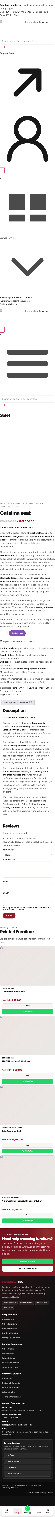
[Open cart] (2, 170)
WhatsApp (26, 12)
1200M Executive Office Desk (16, 1061)
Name (6, 881)
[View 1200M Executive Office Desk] (27, 1035)
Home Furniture (9, 1328)
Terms (50, 1493)
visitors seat (16, 691)
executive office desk (12, 1128)
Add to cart (17, 633)
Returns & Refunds (10, 1387)
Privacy (43, 1493)
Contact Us (7, 1378)
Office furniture (13, 503)
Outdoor (13, 301)
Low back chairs (37, 688)
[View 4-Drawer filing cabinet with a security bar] (27, 1175)
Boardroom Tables (10, 1197)
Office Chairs (8, 988)
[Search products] (2, 47)
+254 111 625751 (10, 1418)
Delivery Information (11, 1383)
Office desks (8, 1058)
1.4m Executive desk (11, 1131)
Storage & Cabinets (11, 1338)
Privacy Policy (8, 1392)
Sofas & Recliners (10, 1367)
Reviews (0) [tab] (26, 702)
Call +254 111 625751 (10, 12)
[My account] (27, 165)
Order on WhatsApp (9, 304)
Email (6, 893)
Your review (9, 859)
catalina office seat (13, 694)
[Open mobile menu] (27, 362)
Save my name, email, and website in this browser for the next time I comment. (27, 908)
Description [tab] (10, 702)
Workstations (8, 1358)
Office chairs (27, 503)
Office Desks (8, 1353)
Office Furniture (18, 297)
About (20, 301)
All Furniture (8, 1319)
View (28, 1006)
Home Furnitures (20, 688)
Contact (27, 301)
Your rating (8, 850)
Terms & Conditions (11, 1397)
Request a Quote (27, 1261)
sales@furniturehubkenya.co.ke (17, 1425)
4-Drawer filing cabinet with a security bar (22, 1201)
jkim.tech (15, 1488)
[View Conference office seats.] (27, 966)
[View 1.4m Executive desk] (27, 1105)
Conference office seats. (13, 991)
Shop (8, 297)
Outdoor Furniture (10, 1333)
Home (3, 297)
